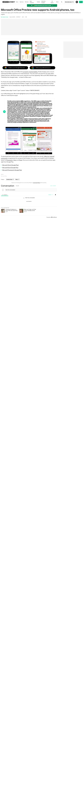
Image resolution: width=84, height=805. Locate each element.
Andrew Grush (5, 17)
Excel (20, 160)
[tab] (4, 195)
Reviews (27, 1)
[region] (29, 201)
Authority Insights (43, 2)
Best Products (32, 2)
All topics (52, 2)
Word (14, 160)
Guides (38, 1)
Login (81, 2)
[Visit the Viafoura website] (54, 217)
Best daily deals (68, 2)
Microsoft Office (4, 176)
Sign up (54, 185)
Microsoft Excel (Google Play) (10, 167)
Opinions (22, 1)
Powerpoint (9, 160)
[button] (42, 2)
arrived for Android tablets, (30, 72)
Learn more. (53, 7)
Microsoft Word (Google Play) (10, 165)
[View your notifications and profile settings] (55, 194)
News (17, 1)
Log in (51, 185)
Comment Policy (36, 182)
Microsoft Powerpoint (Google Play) (12, 170)
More (57, 1)
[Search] (61, 2)
